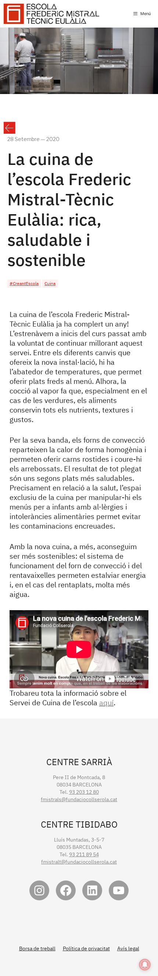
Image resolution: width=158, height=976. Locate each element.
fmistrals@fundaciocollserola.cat (79, 799)
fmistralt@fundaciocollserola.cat (79, 861)
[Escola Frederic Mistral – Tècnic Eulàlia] (51, 14)
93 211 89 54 (84, 854)
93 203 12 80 (84, 792)
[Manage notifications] (145, 964)
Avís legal (128, 948)
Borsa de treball (37, 948)
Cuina (49, 283)
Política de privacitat (86, 948)
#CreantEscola (24, 283)
